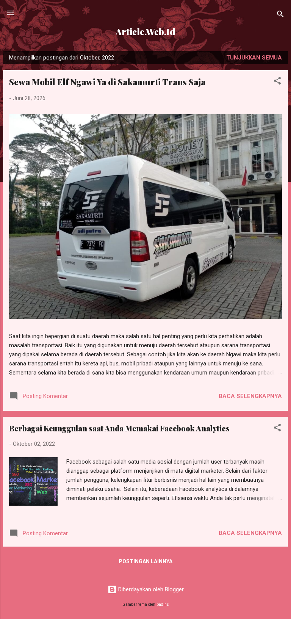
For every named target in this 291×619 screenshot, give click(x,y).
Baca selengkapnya (250, 396)
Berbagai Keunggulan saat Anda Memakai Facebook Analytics (119, 428)
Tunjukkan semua (254, 57)
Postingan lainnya (145, 561)
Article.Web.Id (145, 32)
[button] (277, 82)
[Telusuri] (280, 15)
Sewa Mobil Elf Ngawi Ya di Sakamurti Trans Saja (107, 82)
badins (162, 604)
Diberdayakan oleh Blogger (150, 589)
